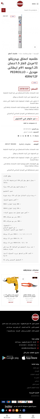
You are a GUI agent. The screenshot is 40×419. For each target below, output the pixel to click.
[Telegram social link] (18, 136)
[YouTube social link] (9, 410)
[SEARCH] (3, 10)
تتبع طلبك (36, 368)
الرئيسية (36, 54)
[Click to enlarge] (35, 47)
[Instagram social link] (13, 410)
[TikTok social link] (6, 410)
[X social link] (30, 136)
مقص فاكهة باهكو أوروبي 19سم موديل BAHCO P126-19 (29, 296)
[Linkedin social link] (23, 136)
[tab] (36, 144)
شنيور (14, 298)
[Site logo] (20, 3)
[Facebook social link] (33, 136)
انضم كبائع (36, 384)
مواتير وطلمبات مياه (25, 54)
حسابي (37, 381)
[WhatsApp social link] (21, 136)
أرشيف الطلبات (34, 374)
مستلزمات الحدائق (29, 298)
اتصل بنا (36, 377)
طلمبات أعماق (12, 54)
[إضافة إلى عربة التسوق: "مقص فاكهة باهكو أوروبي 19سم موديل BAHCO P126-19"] (23, 279)
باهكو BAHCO (29, 300)
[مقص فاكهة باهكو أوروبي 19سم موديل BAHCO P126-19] (29, 284)
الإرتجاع (37, 371)
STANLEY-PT (10, 300)
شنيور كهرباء (9, 298)
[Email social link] (28, 136)
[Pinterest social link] (25, 136)
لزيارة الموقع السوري (33, 387)
